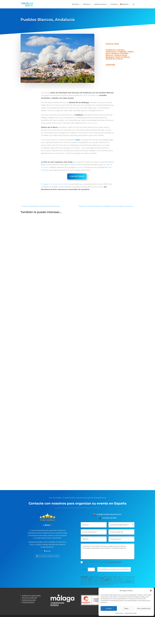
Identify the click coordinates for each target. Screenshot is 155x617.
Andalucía (73, 165)
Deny (126, 608)
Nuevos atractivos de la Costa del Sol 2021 (43, 468)
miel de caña (91, 123)
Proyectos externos (28, 602)
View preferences (143, 608)
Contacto (114, 4)
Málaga (92, 95)
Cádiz (85, 95)
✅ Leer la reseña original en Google (47, 556)
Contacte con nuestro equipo (31, 595)
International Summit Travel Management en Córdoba (49, 292)
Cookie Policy (119, 613)
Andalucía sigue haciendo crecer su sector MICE (46, 380)
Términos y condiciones (29, 597)
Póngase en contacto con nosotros (55, 184)
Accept (109, 608)
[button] (151, 591)
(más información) (114, 562)
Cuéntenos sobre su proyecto (114, 569)
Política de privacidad (29, 600)
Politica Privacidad (130, 613)
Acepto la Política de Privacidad (102, 562)
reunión (78, 167)
